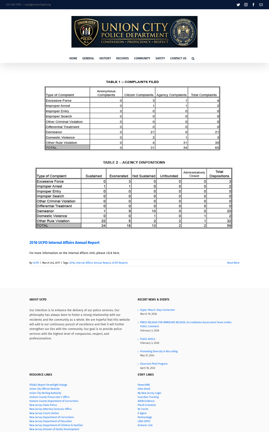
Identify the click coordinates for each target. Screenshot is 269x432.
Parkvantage (145, 417)
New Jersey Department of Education (51, 421)
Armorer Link (145, 425)
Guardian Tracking (148, 397)
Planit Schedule (147, 405)
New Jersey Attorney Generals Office (50, 409)
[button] (193, 58)
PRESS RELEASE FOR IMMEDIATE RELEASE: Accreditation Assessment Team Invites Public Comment (186, 324)
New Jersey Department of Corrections (51, 417)
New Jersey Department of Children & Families (56, 425)
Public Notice (147, 339)
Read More (233, 262)
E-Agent (142, 413)
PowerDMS (144, 384)
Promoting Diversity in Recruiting (159, 351)
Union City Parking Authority (45, 393)
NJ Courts (143, 409)
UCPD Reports (120, 262)
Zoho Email (144, 388)
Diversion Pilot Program (153, 363)
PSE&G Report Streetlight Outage (48, 384)
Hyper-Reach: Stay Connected (157, 309)
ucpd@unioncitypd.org (38, 4)
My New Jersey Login (149, 393)
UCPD (36, 262)
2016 (71, 262)
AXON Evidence (146, 401)
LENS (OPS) (144, 421)
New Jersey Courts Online (44, 413)
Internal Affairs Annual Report (93, 262)
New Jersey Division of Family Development (54, 429)
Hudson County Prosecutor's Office (49, 397)
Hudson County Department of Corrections (53, 401)
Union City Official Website (44, 388)
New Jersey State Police (43, 405)
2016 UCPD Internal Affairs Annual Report (64, 242)
